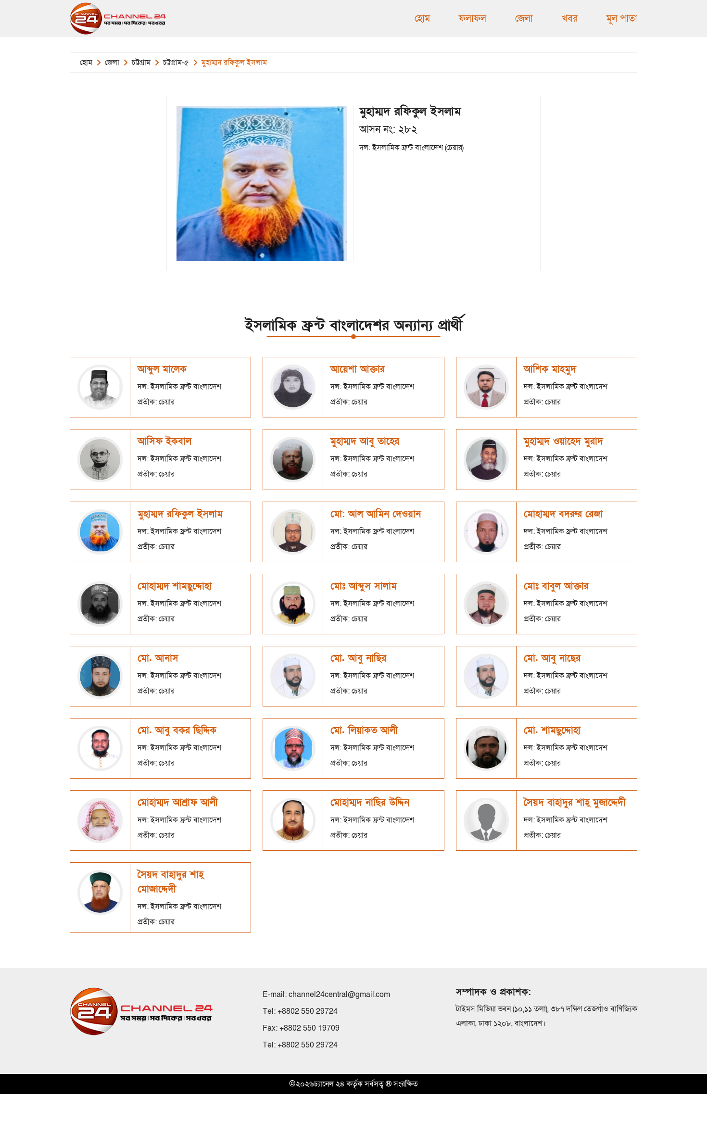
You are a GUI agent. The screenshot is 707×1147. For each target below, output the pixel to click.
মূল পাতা (621, 19)
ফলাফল (472, 19)
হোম (422, 19)
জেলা (524, 19)
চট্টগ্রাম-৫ (176, 62)
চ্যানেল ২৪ (329, 1084)
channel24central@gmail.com (339, 994)
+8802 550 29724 (308, 1011)
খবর (570, 19)
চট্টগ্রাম (141, 62)
